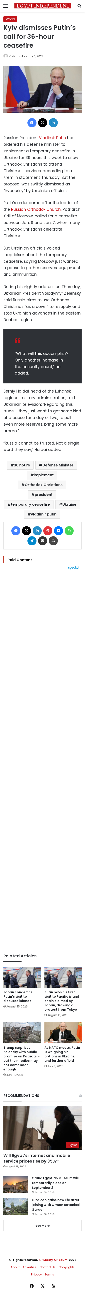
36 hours (22, 465)
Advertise (29, 1267)
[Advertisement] (42, 761)
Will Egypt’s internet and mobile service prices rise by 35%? (36, 1158)
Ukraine (69, 504)
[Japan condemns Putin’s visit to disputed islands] (22, 977)
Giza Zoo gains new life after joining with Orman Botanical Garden (56, 1205)
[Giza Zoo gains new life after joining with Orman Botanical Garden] (15, 1206)
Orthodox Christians (44, 484)
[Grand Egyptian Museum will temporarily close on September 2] (15, 1184)
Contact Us (47, 1267)
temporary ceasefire (30, 504)
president (44, 494)
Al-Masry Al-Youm (53, 1260)
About (15, 1267)
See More (42, 1225)
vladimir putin (43, 514)
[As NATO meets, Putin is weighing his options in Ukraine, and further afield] (63, 1032)
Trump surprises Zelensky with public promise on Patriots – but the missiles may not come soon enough (21, 1058)
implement (44, 475)
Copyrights (66, 1267)
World (10, 19)
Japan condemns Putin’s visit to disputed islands (17, 996)
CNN (12, 56)
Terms (49, 1274)
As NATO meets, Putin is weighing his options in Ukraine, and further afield (62, 1054)
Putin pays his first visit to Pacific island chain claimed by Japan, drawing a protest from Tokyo (61, 1001)
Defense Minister (57, 465)
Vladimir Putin (52, 138)
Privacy (36, 1274)
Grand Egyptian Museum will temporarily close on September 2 (55, 1183)
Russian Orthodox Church (36, 209)
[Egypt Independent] (42, 5)
